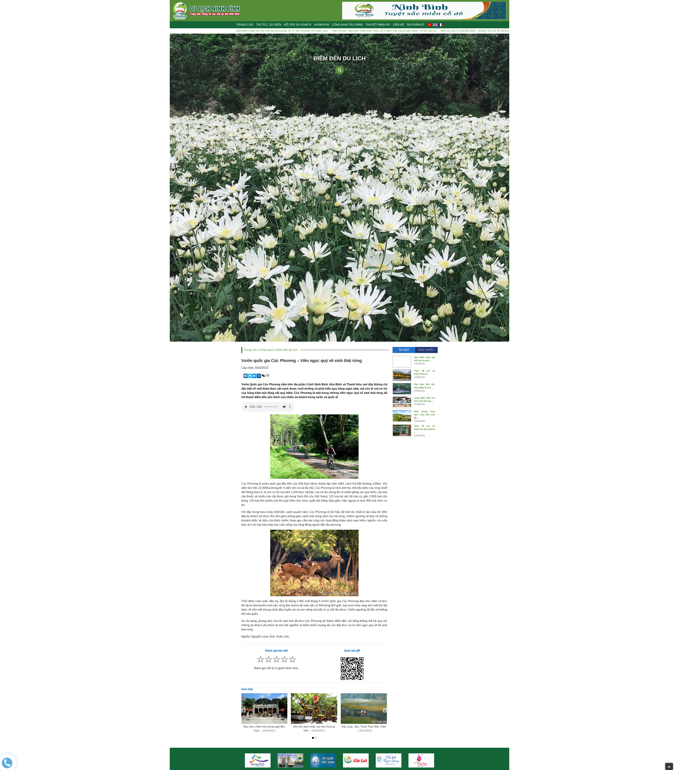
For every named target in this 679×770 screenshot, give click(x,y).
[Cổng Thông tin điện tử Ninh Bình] (388, 760)
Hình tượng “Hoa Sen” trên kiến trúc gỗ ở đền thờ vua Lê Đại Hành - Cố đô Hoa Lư (285, 31)
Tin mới (403, 349)
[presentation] (243, 710)
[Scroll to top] (669, 766)
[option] (258, 760)
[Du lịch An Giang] (323, 760)
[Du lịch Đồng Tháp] (258, 760)
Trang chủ (244, 24)
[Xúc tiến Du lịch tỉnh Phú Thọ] (421, 760)
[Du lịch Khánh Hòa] (290, 760)
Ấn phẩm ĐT (416, 24)
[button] (312, 738)
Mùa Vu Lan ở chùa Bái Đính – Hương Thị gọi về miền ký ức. (378, 31)
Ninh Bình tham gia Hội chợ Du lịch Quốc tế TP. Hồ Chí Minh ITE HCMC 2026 (182, 31)
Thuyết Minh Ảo (378, 24)
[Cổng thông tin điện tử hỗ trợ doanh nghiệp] (356, 760)
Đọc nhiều (426, 349)
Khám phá (266, 349)
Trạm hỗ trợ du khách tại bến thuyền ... (424, 429)
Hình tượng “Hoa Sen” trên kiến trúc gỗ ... (424, 414)
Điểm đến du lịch (286, 349)
